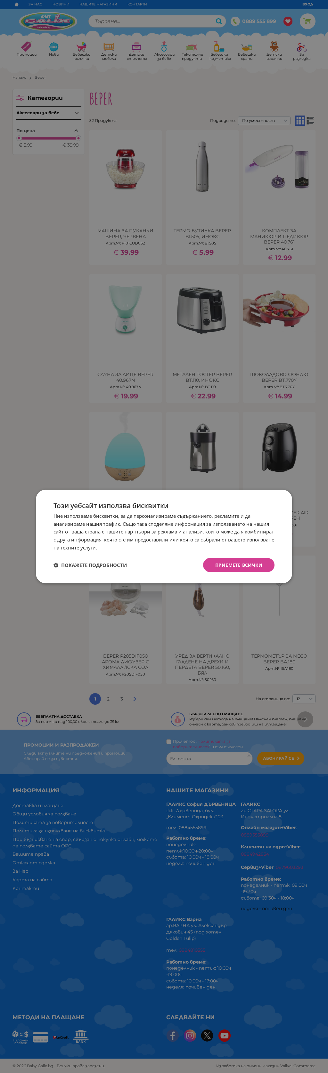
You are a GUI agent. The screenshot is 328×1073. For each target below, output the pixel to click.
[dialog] (164, 536)
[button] (90, 565)
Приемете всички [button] (238, 565)
